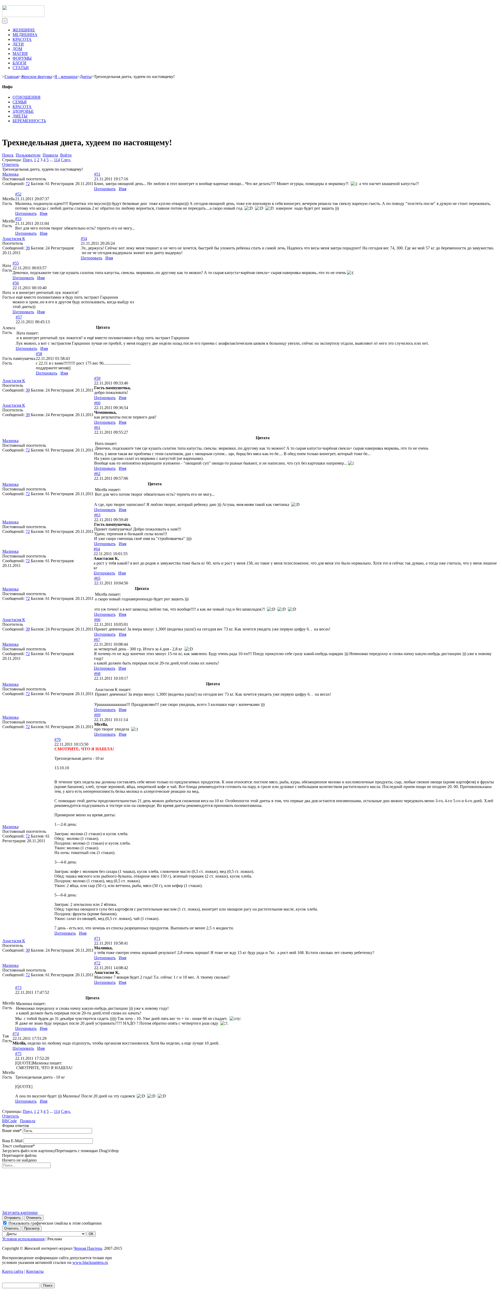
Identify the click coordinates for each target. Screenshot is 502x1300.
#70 (57, 739)
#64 (97, 549)
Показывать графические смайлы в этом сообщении (55, 1223)
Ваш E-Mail (12, 1141)
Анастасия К (13, 238)
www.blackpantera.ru (90, 1262)
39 (28, 248)
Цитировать (105, 189)
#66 (97, 619)
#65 (97, 578)
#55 (16, 263)
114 (57, 160)
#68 (97, 673)
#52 (18, 194)
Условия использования (23, 1239)
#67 (97, 639)
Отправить (12, 1218)
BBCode (9, 1121)
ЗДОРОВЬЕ (23, 111)
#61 (97, 427)
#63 (97, 515)
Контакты (35, 1271)
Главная (11, 76)
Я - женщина (65, 76)
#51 (97, 174)
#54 (84, 238)
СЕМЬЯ (20, 102)
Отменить (34, 1218)
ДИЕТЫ (20, 116)
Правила (27, 1121)
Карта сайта (12, 1271)
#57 (19, 317)
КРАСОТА (22, 106)
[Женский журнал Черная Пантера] (23, 15)
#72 (97, 963)
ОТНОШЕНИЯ (27, 97)
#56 (16, 283)
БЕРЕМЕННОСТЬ (29, 121)
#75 (18, 1053)
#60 (97, 403)
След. (66, 160)
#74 (16, 1033)
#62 (97, 473)
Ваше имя (12, 1130)
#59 (97, 378)
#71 (97, 938)
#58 (39, 353)
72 (28, 183)
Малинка (10, 174)
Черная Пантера (87, 1248)
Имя (122, 189)
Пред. (28, 160)
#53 (18, 218)
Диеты (86, 76)
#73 (18, 987)
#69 (97, 715)
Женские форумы (36, 76)
